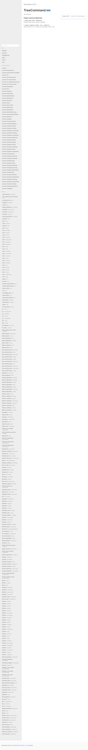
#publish (7, 592)
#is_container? (7, 531)
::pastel (5, 279)
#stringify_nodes (9, 680)
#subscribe (8, 685)
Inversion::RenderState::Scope (9, 112)
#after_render (7, 342)
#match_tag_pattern (9, 554)
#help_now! (8, 492)
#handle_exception (9, 483)
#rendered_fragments (7, 660)
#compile (7, 417)
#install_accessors (9, 524)
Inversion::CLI (5, 75)
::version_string (8, 306)
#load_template (9, 540)
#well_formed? (7, 724)
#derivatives (6, 435)
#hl (6, 496)
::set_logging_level (8, 293)
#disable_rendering (10, 451)
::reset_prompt (7, 288)
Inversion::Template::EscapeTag (9, 146)
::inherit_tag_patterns (9, 216)
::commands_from (7, 200)
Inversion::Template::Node (8, 160)
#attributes (8, 373)
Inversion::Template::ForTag (8, 149)
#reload (6, 601)
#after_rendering (8, 345)
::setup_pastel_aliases (8, 297)
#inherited (8, 499)
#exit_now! (8, 481)
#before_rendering (9, 396)
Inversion (4, 68)
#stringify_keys (9, 678)
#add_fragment (9, 333)
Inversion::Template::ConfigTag (9, 133)
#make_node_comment (7, 551)
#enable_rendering (9, 462)
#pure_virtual (8, 599)
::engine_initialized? (10, 207)
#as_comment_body (9, 349)
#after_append (7, 336)
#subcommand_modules (9, 683)
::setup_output (7, 295)
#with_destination (9, 729)
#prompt (7, 589)
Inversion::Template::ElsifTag (9, 142)
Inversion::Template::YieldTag (9, 184)
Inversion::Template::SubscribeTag (10, 170)
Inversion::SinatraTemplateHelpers (10, 114)
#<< (6, 311)
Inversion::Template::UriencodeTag (10, 181)
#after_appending (8, 338)
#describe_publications (7, 438)
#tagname (6, 694)
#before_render (7, 393)
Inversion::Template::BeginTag (9, 123)
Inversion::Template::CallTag (9, 126)
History (4, 60)
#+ (4, 309)
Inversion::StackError (7, 116)
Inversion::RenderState (7, 109)
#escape (6, 467)
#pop (5, 585)
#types (5, 713)
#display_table (9, 456)
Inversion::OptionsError (7, 98)
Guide (3, 57)
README (4, 50)
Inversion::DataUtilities (7, 86)
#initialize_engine (9, 515)
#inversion (10, 529)
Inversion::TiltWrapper (7, 188)
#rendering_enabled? (10, 662)
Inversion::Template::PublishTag (9, 165)
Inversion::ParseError (7, 100)
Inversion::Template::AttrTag (8, 121)
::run (4, 290)
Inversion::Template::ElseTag (9, 140)
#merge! (7, 559)
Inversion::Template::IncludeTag (9, 158)
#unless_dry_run (9, 715)
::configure (7, 202)
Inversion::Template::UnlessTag (9, 179)
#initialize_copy (8, 510)
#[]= (5, 323)
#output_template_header (8, 574)
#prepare (7, 587)
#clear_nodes (7, 414)
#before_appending (9, 377)
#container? (8, 419)
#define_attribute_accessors (9, 433)
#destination (8, 449)
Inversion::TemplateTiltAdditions (10, 186)
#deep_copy (8, 426)
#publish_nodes (9, 596)
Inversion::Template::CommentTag (10, 130)
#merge (7, 557)
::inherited (6, 218)
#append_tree (7, 347)
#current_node (7, 424)
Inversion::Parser (6, 102)
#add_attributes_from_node (9, 330)
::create (5, 205)
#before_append (8, 375)
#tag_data (7, 692)
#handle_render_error (7, 486)
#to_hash (6, 699)
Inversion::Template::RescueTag (9, 167)
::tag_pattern (7, 300)
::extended (8, 209)
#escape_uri (7, 472)
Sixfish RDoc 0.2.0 (23, 745)
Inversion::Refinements (7, 107)
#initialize (7, 501)
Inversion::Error (5, 89)
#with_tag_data (9, 734)
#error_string (8, 465)
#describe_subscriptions (8, 442)
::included (8, 211)
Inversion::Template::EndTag (9, 144)
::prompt (5, 281)
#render (6, 603)
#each (8, 460)
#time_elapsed (8, 696)
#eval (6, 474)
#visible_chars (9, 720)
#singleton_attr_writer (7, 675)
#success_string (9, 687)
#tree (5, 710)
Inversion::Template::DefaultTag (9, 137)
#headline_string (9, 489)
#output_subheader (10, 571)
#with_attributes (9, 727)
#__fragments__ (7, 325)
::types (5, 304)
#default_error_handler (7, 429)
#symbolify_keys (9, 690)
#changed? (7, 412)
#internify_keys (9, 526)
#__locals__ (6, 327)
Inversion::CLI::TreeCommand (9, 84)
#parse (5, 580)
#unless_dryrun (9, 717)
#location (6, 543)
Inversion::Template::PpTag (8, 163)
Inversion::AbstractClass (8, 70)
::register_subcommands (9, 283)
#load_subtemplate (8, 538)
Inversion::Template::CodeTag (9, 128)
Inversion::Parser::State (7, 105)
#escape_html (8, 469)
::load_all (5, 225)
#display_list (8, 453)
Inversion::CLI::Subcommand (9, 79)
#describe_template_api (8, 446)
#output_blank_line (10, 568)
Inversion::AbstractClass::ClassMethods (10, 72)
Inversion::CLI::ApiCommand (9, 77)
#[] (4, 320)
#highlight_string (9, 494)
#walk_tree (7, 722)
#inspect (7, 517)
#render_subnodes (10, 657)
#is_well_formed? (8, 536)
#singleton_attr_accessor (8, 668)
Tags (3, 62)
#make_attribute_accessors (8, 546)
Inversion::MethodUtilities (8, 95)
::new (5, 228)
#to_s (6, 701)
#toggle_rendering (9, 708)
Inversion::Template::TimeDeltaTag (10, 177)
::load (5, 221)
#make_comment (9, 548)
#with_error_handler (10, 731)
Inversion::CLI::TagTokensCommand (10, 82)
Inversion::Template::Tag (8, 172)
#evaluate (7, 476)
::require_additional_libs (9, 286)
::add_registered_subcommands (10, 197)
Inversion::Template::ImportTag (9, 156)
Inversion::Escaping (6, 91)
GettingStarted (5, 55)
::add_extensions (8, 194)
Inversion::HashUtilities (7, 93)
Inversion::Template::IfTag (8, 153)
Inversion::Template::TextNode (9, 174)
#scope (7, 665)
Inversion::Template (6, 119)
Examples (4, 53)
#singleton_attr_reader (7, 671)
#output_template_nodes (8, 577)
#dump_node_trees (10, 458)
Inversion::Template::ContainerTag (10, 135)
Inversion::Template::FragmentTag (10, 151)
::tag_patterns (8, 302)
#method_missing (8, 561)
